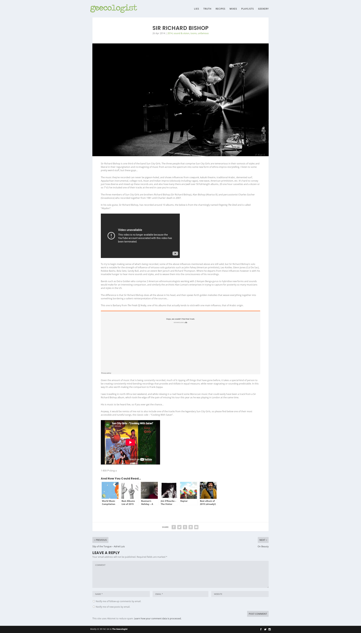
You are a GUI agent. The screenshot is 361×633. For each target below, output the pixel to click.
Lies (196, 9)
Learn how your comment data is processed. (157, 618)
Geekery (263, 9)
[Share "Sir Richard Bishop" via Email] (196, 527)
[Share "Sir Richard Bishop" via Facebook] (174, 527)
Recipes (220, 9)
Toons (194, 33)
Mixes (233, 9)
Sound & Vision (181, 33)
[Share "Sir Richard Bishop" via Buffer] (190, 527)
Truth (207, 9)
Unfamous (203, 33)
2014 (169, 33)
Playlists (247, 9)
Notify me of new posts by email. (113, 606)
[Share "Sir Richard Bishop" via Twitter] (179, 527)
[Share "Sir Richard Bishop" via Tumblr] (185, 527)
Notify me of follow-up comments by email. (118, 601)
